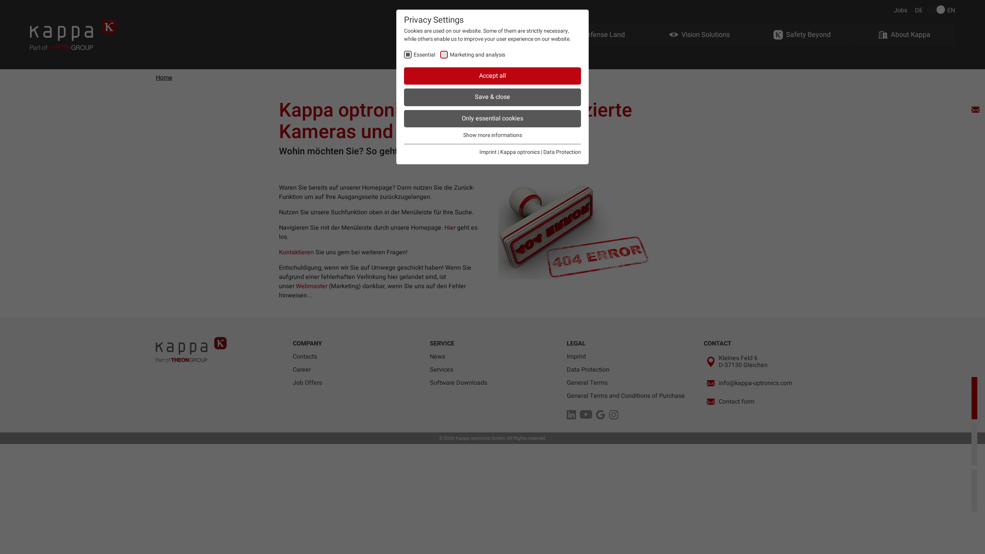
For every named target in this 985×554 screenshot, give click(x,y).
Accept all (492, 75)
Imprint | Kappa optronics (509, 152)
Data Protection (562, 152)
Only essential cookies (492, 118)
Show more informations (492, 135)
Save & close (492, 97)
